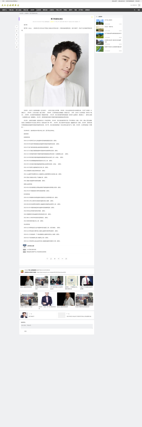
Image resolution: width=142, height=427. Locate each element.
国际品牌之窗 (121, 1)
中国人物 (11, 10)
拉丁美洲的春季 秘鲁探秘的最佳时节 (113, 33)
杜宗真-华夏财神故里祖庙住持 (82, 306)
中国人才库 (59, 10)
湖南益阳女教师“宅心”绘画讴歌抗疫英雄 (34, 251)
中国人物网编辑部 (32, 270)
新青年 (70, 10)
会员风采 (38, 10)
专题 (75, 10)
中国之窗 (137, 1)
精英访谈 (45, 10)
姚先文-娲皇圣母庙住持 (26, 287)
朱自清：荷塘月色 (109, 26)
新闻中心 (4, 10)
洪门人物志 (18, 10)
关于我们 (81, 10)
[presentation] (84, 278)
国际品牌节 (114, 1)
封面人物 (25, 10)
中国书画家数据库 (130, 1)
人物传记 (51, 10)
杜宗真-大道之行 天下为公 (26, 306)
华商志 (65, 10)
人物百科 (32, 10)
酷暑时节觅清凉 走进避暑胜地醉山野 (113, 46)
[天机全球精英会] (10, 5)
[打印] (63, 21)
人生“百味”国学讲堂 (29, 249)
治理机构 (87, 10)
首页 (22, 13)
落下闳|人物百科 (108, 20)
